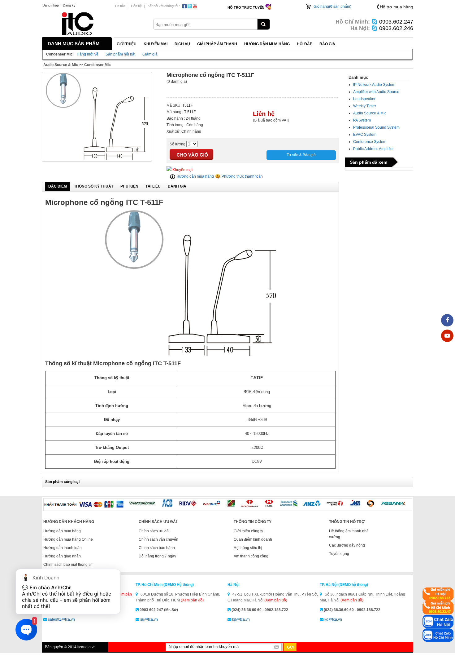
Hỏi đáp (304, 44)
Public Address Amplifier (373, 149)
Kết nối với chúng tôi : (164, 6)
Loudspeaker (364, 99)
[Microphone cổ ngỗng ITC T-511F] (97, 158)
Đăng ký (69, 5)
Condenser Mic (97, 65)
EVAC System (364, 134)
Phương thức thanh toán (242, 176)
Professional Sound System (376, 127)
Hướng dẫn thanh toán (62, 548)
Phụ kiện (129, 186)
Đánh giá (177, 186)
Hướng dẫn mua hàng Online (68, 539)
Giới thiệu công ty (248, 531)
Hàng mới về (87, 54)
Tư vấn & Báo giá (301, 155)
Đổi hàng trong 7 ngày (157, 556)
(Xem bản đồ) (192, 600)
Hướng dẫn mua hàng (267, 44)
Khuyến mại (155, 44)
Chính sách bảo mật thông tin (68, 564)
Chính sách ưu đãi (154, 531)
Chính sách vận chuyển (158, 539)
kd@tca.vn (241, 619)
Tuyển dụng (339, 554)
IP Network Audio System (374, 84)
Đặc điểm (57, 186)
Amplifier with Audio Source (376, 92)
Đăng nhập (50, 5)
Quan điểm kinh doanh (253, 539)
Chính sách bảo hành (157, 548)
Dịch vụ (182, 44)
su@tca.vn (149, 619)
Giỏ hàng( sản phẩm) (332, 6)
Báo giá (327, 44)
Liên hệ (136, 6)
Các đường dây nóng (347, 545)
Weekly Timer (364, 106)
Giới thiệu (126, 44)
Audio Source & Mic (60, 65)
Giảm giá (150, 54)
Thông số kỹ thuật (93, 186)
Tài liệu (153, 186)
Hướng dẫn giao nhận (62, 556)
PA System (362, 120)
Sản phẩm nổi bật (120, 54)
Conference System (369, 142)
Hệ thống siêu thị (248, 548)
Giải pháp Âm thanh (217, 44)
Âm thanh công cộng (251, 556)
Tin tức (120, 6)
